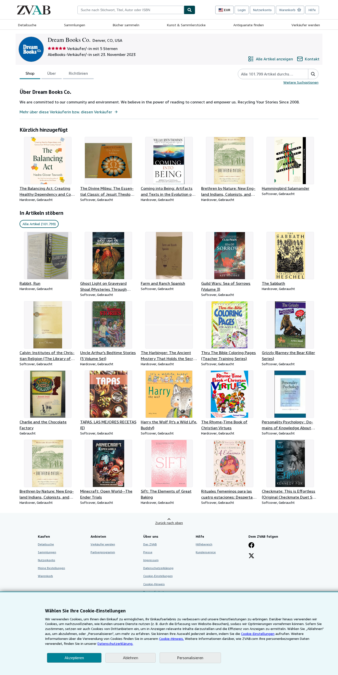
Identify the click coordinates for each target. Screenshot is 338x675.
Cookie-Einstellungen (257, 633)
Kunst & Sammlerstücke (186, 25)
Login (242, 10)
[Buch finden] (189, 10)
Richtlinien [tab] (78, 73)
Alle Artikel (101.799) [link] (39, 224)
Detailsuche (27, 25)
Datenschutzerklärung (158, 568)
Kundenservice (206, 552)
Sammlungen (74, 25)
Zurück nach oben (169, 523)
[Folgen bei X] (251, 556)
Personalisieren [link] (190, 657)
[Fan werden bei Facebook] (251, 545)
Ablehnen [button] (130, 658)
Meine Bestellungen (51, 568)
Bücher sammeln (126, 25)
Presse (147, 552)
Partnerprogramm (103, 552)
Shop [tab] (29, 73)
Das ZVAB (150, 544)
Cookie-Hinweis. (171, 638)
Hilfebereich (204, 544)
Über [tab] (51, 73)
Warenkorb (45, 576)
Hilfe (312, 10)
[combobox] (130, 10)
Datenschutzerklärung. (115, 643)
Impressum (151, 560)
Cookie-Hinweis (154, 584)
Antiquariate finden (248, 25)
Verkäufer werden (305, 25)
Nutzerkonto (262, 10)
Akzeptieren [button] (74, 658)
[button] (313, 74)
